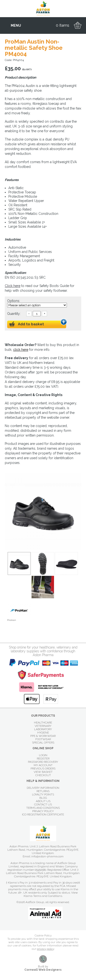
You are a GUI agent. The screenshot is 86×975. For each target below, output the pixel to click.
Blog (43, 797)
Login (43, 755)
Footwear (43, 739)
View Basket (43, 772)
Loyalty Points (43, 794)
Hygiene (43, 732)
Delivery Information (43, 787)
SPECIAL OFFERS (43, 742)
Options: (14, 301)
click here (20, 350)
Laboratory (43, 729)
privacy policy (45, 948)
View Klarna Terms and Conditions (51, 894)
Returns (43, 791)
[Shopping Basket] (77, 25)
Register (43, 758)
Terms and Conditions (43, 807)
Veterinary (43, 726)
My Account (43, 765)
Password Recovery (43, 762)
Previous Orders (43, 768)
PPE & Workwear (43, 736)
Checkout (43, 775)
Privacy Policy (43, 811)
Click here (12, 286)
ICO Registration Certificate (43, 814)
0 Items (62, 25)
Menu (16, 25)
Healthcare (43, 722)
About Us (43, 801)
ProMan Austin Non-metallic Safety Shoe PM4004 (19, 563)
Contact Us (43, 804)
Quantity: (14, 314)
